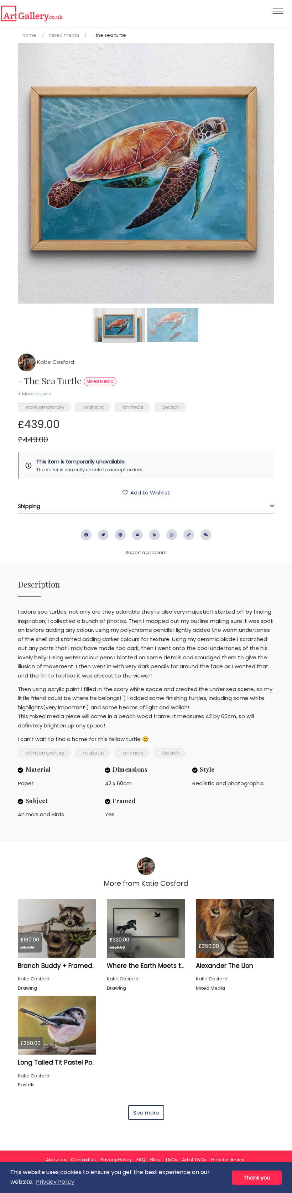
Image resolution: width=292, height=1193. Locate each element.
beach (170, 407)
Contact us (83, 1159)
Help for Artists (227, 1159)
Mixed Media (63, 35)
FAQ (141, 1159)
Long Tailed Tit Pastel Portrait (62, 1062)
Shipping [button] (29, 506)
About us (56, 1159)
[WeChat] (206, 534)
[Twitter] (103, 534)
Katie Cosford (55, 362)
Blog (155, 1159)
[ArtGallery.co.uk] (32, 13)
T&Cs (171, 1159)
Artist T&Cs (194, 1159)
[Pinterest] (120, 534)
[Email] (137, 534)
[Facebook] (86, 534)
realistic (93, 407)
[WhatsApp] (172, 534)
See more (146, 1112)
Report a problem (146, 552)
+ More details (34, 393)
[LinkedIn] (154, 534)
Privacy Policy (116, 1159)
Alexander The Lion (224, 965)
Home (29, 35)
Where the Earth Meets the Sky (153, 965)
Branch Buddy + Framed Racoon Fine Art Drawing (93, 965)
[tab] (146, 506)
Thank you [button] (257, 1177)
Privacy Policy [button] (55, 1182)
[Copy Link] (189, 534)
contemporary (45, 407)
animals (133, 407)
